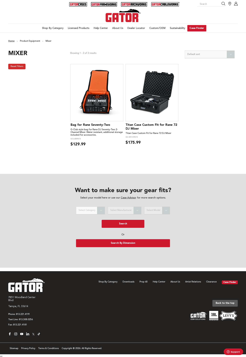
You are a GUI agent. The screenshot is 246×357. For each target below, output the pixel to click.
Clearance (211, 282)
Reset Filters (17, 66)
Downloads (128, 282)
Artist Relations (193, 282)
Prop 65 (144, 282)
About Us (175, 282)
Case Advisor (128, 197)
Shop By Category (108, 282)
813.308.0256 (26, 319)
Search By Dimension (123, 243)
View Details (97, 92)
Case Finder (229, 282)
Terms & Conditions (48, 348)
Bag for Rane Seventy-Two (90, 124)
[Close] (1, 356)
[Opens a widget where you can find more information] (233, 352)
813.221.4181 (20, 325)
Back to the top (225, 303)
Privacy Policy (28, 348)
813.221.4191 (23, 314)
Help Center (159, 282)
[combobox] (210, 54)
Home (11, 41)
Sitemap (14, 348)
